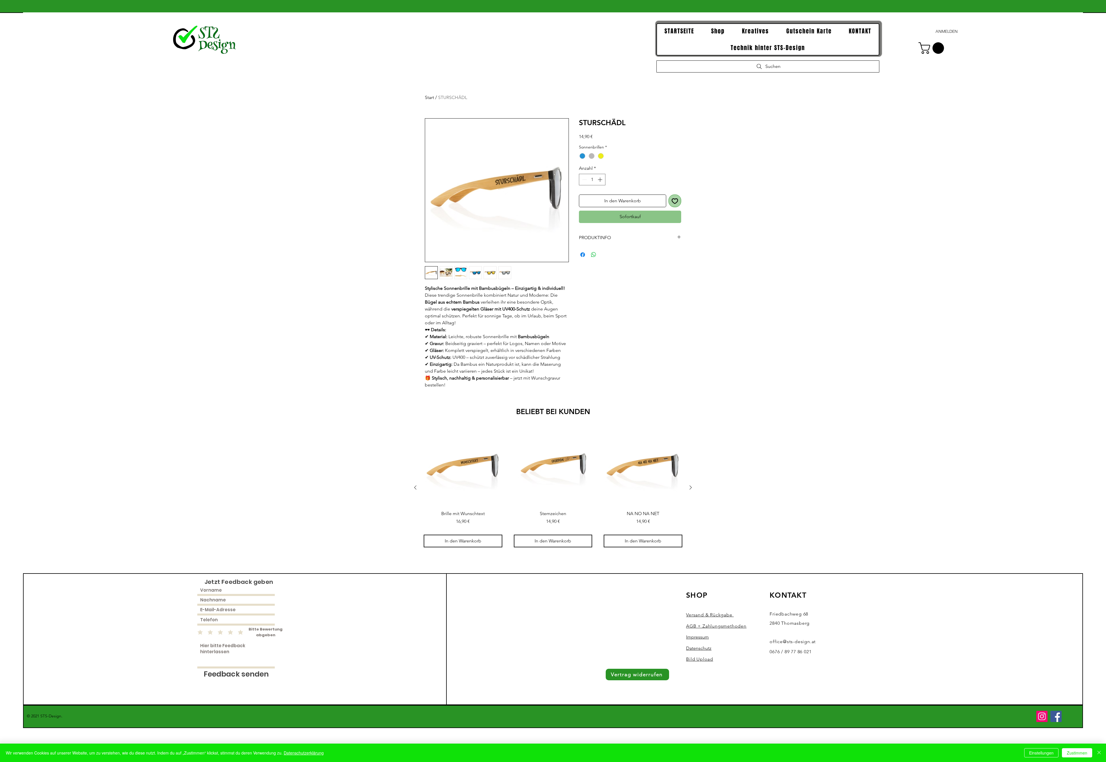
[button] (932, 48)
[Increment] (600, 179)
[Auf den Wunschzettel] (674, 201)
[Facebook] (1056, 716)
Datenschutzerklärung (304, 753)
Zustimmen (1077, 753)
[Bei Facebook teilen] (582, 254)
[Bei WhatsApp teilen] (593, 254)
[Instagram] (1042, 716)
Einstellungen (1041, 753)
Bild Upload (699, 659)
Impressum (697, 637)
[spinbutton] (592, 179)
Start (429, 97)
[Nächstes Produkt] (690, 487)
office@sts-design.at (793, 641)
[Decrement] (584, 179)
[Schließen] (1099, 752)
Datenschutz (698, 648)
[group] (553, 487)
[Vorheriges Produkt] (415, 487)
